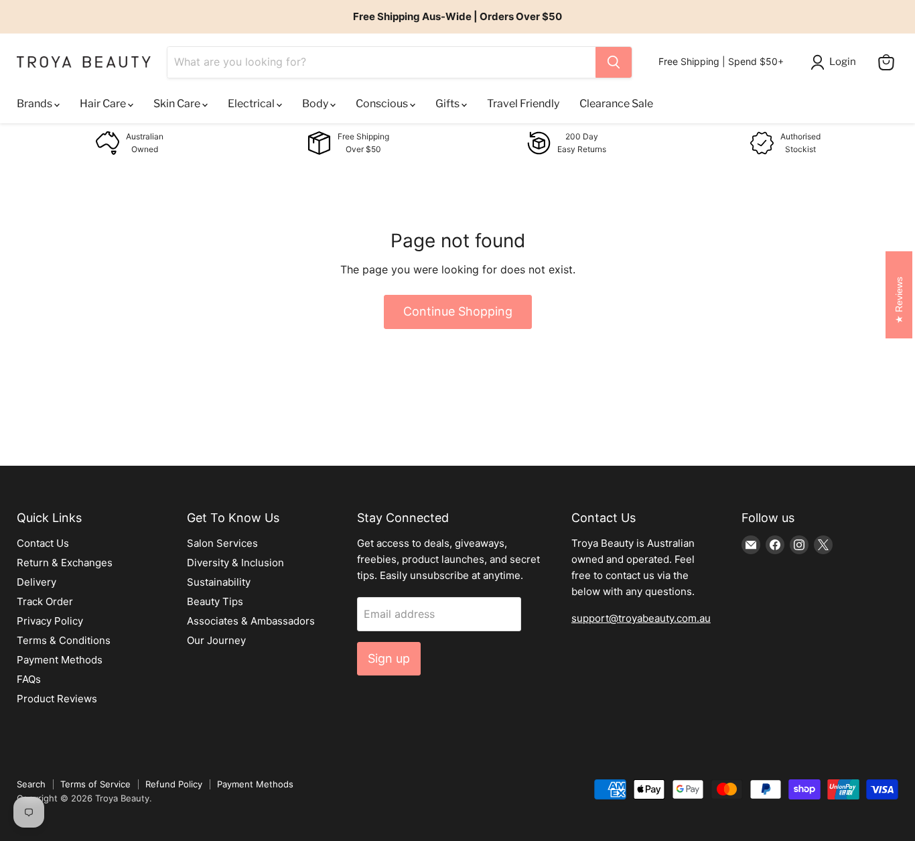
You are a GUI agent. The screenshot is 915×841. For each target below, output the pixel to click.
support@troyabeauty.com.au (641, 618)
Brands (35, 103)
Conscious (383, 103)
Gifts (448, 103)
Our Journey (216, 640)
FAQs (29, 679)
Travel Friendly (523, 103)
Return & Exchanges (65, 562)
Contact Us (43, 543)
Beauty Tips (215, 601)
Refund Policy (173, 784)
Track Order (45, 601)
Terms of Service (95, 784)
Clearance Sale (616, 103)
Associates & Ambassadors (251, 620)
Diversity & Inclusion (235, 562)
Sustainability (219, 582)
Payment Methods (59, 659)
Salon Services (222, 543)
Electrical (252, 103)
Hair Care (104, 103)
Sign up (389, 658)
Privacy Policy (50, 620)
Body (316, 103)
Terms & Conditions (64, 640)
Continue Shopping (457, 311)
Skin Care (177, 103)
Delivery (36, 582)
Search (31, 784)
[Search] (613, 62)
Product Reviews (57, 698)
